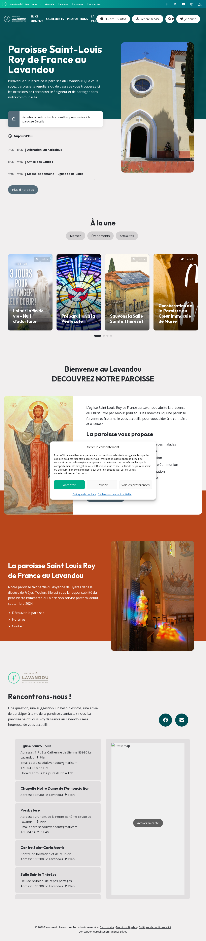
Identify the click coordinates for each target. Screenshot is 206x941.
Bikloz (123, 931)
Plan (42, 757)
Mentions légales (126, 927)
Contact (18, 626)
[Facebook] (165, 720)
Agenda (49, 3)
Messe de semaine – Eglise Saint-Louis (55, 174)
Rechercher (173, 19)
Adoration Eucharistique (44, 150)
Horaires (18, 619)
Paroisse (63, 3)
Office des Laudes (40, 162)
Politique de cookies (84, 494)
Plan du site (107, 927)
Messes (75, 236)
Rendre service (150, 19)
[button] (97, 116)
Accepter (69, 485)
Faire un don (94, 3)
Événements (100, 236)
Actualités (127, 236)
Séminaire (77, 3)
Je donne (190, 19)
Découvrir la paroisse (28, 613)
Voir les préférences (136, 485)
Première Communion (161, 464)
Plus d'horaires (23, 190)
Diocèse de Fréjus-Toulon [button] (24, 3)
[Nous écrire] (181, 720)
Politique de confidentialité (155, 927)
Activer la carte (148, 823)
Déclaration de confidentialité (115, 494)
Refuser (102, 485)
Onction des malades (160, 444)
